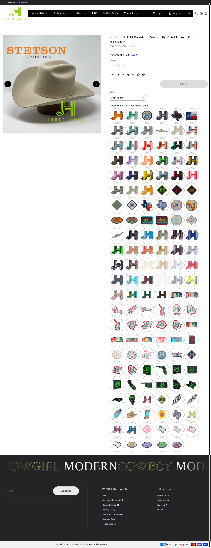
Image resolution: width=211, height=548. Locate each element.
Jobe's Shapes (109, 524)
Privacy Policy (108, 509)
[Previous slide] (7, 84)
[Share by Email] (143, 74)
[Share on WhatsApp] (138, 74)
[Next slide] (96, 84)
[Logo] (15, 13)
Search (105, 495)
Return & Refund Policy (113, 505)
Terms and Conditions (112, 514)
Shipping (113, 46)
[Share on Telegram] (133, 74)
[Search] (196, 13)
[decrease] (113, 66)
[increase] (124, 66)
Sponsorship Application (113, 500)
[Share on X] (123, 74)
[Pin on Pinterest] (128, 74)
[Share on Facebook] (118, 74)
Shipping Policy (109, 519)
